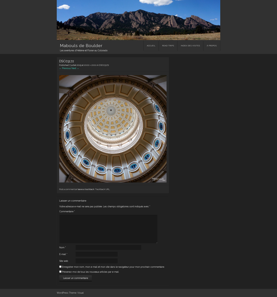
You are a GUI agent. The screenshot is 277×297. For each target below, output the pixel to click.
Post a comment (67, 189)
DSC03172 (104, 65)
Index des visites (190, 46)
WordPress (62, 293)
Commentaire (67, 211)
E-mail (63, 254)
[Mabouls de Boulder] (138, 39)
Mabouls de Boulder (81, 45)
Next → (75, 68)
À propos (212, 46)
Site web (63, 261)
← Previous (65, 68)
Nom (62, 247)
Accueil (151, 46)
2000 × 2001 (90, 65)
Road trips (168, 46)
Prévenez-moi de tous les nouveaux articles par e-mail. (90, 272)
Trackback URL (102, 189)
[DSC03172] (113, 181)
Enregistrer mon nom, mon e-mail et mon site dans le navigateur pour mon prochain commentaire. (113, 267)
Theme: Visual (76, 293)
